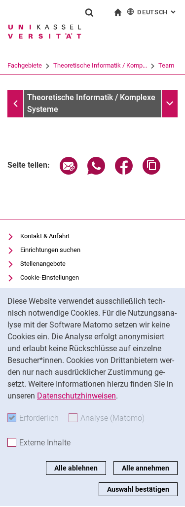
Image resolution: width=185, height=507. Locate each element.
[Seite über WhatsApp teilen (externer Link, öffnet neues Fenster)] (96, 172)
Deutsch (157, 12)
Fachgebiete (24, 65)
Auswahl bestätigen (138, 489)
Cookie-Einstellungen (49, 277)
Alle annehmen (145, 468)
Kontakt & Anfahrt (45, 236)
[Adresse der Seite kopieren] (151, 172)
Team (166, 65)
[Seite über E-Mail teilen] (68, 172)
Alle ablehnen (76, 468)
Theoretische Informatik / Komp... (100, 65)
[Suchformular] (89, 12)
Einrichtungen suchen (50, 250)
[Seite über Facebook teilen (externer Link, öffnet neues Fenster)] (124, 172)
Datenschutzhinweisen (76, 395)
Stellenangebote (43, 263)
